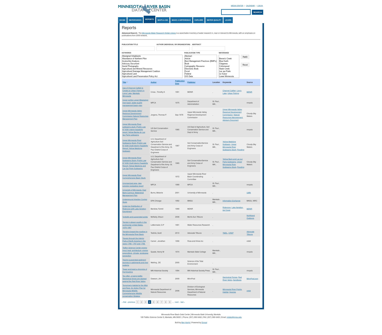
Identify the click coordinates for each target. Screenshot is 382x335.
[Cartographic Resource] (200, 66)
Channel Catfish (229, 90)
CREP (231, 233)
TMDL (225, 233)
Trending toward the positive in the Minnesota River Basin (135, 232)
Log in (260, 5)
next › (177, 302)
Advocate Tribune (250, 232)
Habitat (225, 292)
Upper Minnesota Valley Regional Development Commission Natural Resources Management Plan (135, 114)
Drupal (204, 322)
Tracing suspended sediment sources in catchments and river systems (135, 262)
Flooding (240, 149)
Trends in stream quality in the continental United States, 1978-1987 (135, 225)
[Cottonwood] (229, 66)
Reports (149, 19)
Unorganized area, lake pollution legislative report (133, 184)
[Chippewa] (229, 64)
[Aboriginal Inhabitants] (152, 56)
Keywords (126, 53)
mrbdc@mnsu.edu (234, 317)
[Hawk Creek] (229, 69)
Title (124, 82)
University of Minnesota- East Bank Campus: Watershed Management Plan (134, 193)
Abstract (196, 44)
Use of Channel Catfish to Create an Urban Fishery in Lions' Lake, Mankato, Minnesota (133, 92)
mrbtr (249, 290)
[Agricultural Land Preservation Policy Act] (152, 76)
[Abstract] (200, 56)
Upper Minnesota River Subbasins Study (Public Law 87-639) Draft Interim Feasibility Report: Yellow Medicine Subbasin (135, 145)
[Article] (200, 58)
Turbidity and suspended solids (135, 216)
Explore (199, 20)
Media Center (237, 5)
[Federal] (200, 74)
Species (232, 292)
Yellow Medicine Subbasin (229, 142)
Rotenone (227, 207)
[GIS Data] (200, 76)
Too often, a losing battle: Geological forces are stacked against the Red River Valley (135, 278)
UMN (249, 192)
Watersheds (135, 20)
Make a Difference (181, 20)
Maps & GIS (163, 20)
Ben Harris (185, 322)
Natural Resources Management (233, 116)
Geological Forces (230, 277)
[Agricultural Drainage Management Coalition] (152, 71)
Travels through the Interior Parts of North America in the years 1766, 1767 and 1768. (134, 241)
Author (154, 82)
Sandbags (237, 280)
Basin (122, 20)
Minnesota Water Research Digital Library (159, 33)
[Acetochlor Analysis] (152, 61)
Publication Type (192, 53)
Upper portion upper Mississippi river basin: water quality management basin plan (135, 103)
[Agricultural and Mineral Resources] (152, 69)
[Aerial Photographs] (152, 66)
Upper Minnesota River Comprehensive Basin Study (134, 176)
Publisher (191, 82)
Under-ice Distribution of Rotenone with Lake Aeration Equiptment (134, 209)
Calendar (250, 5)
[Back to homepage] (144, 13)
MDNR (249, 92)
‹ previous (131, 302)
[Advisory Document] (152, 64)
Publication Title (130, 44)
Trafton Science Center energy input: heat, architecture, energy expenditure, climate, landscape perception (135, 251)
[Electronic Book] (200, 69)
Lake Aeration (237, 207)
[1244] (229, 56)
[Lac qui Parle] (229, 71)
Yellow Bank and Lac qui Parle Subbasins (233, 160)
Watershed (224, 53)
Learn (228, 20)
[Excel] (200, 71)
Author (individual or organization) (173, 44)
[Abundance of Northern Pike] (152, 58)
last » (183, 302)
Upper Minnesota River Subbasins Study (229, 147)
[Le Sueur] (229, 74)
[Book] (200, 64)
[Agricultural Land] (152, 74)
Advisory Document (230, 120)
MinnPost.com (252, 278)
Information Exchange (231, 200)
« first (124, 302)
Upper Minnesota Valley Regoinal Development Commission (232, 112)
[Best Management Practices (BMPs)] (200, 61)
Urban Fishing (233, 93)
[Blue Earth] (229, 61)
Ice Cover (226, 210)
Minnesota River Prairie (232, 289)
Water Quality (214, 20)
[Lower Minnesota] (229, 76)
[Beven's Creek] (229, 58)
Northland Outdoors (251, 216)
